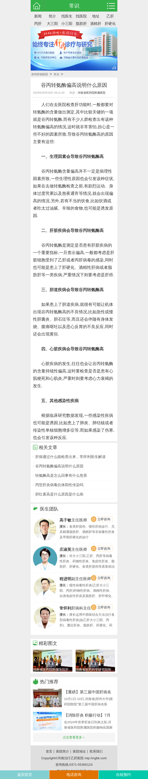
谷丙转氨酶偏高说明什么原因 (59, 466)
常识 (56, 74)
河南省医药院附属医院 (91, 92)
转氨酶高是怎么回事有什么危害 (61, 475)
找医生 (66, 16)
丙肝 (38, 24)
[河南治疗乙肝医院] (74, 49)
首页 (49, 751)
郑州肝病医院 (39, 74)
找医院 (81, 16)
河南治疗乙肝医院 (71, 758)
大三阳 (52, 24)
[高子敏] (45, 529)
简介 (52, 16)
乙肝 (110, 16)
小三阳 (66, 24)
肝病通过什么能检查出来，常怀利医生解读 (70, 457)
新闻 (38, 16)
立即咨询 (103, 519)
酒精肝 (95, 24)
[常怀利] (45, 617)
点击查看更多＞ (74, 737)
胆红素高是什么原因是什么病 (59, 494)
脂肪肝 (81, 24)
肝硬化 (110, 24)
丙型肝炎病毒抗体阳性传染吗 (59, 485)
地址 (95, 16)
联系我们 (96, 751)
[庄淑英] (45, 558)
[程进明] (45, 588)
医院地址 (79, 751)
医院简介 (62, 751)
